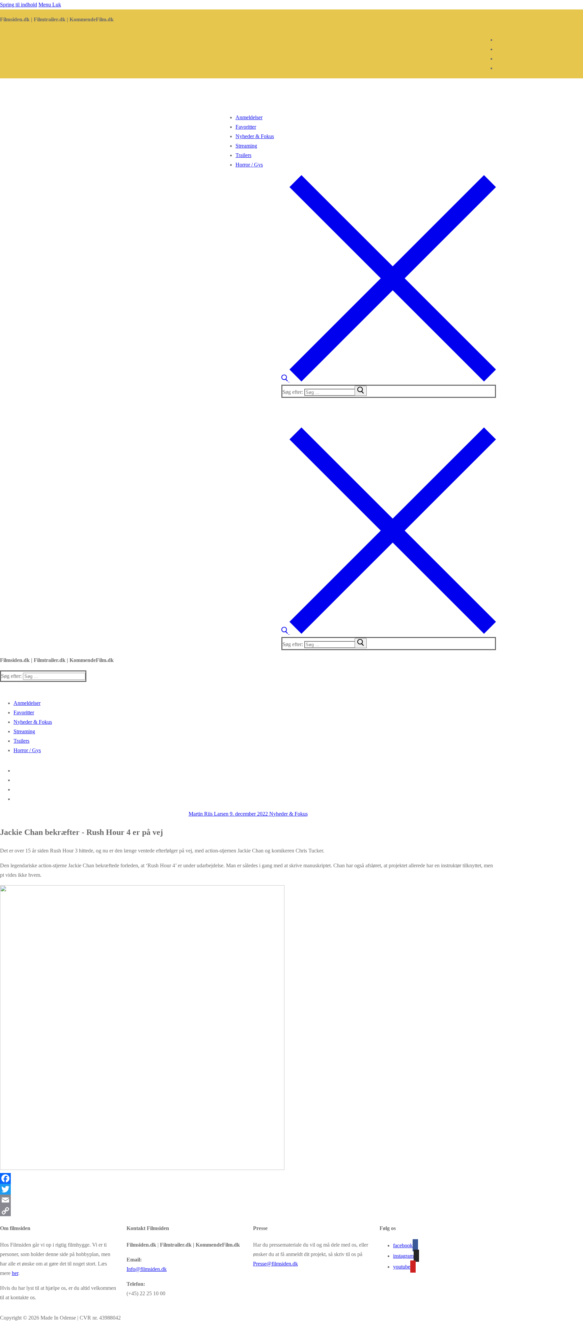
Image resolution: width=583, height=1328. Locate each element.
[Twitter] (248, 1189)
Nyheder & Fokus (288, 814)
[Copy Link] (248, 1210)
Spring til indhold (18, 4)
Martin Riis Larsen (208, 814)
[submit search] (361, 391)
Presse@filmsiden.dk (275, 1264)
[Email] (248, 1200)
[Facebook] (248, 1178)
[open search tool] (388, 380)
